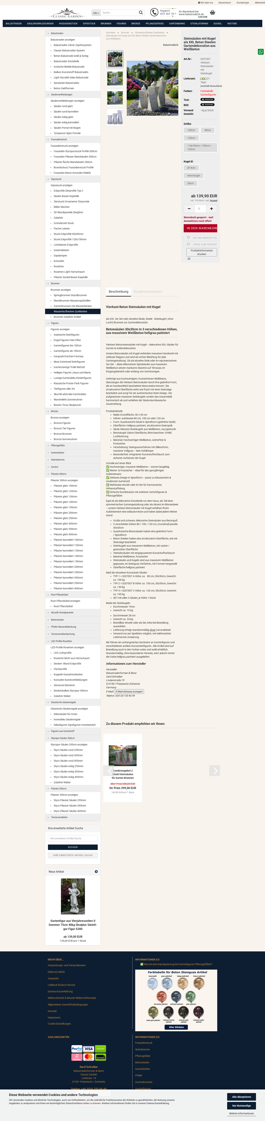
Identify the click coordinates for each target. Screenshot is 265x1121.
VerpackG (53, 978)
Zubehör (58, 217)
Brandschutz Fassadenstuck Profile (73, 167)
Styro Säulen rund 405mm (68, 760)
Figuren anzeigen (60, 329)
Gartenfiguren (143, 1088)
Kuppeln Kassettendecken (68, 674)
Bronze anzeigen (60, 417)
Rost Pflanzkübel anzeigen (65, 600)
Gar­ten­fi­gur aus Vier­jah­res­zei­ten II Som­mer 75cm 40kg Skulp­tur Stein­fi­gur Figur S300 (73, 925)
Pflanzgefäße (155, 23)
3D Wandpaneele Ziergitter (68, 212)
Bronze (135, 23)
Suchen (73, 847)
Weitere (232, 23)
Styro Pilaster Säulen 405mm (69, 811)
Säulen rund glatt (63, 106)
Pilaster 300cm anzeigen (64, 480)
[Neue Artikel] (96, 872)
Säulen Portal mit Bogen (67, 127)
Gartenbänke (177, 23)
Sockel (217, 23)
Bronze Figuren (62, 423)
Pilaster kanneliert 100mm (68, 539)
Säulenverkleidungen (40, 23)
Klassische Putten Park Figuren (71, 383)
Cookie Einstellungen (59, 1023)
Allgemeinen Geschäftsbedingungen (68, 1004)
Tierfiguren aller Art (64, 388)
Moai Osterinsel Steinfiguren (69, 361)
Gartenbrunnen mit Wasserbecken (72, 306)
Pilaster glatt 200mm (65, 512)
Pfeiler (138, 1075)
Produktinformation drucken (202, 252)
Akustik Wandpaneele (61, 612)
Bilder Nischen (61, 206)
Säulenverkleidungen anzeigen (67, 100)
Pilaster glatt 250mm (65, 518)
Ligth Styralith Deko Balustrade (70, 77)
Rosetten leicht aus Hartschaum (71, 658)
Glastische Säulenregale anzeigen (69, 708)
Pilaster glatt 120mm (65, 491)
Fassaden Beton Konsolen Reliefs (72, 172)
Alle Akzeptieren (241, 1096)
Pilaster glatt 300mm (65, 523)
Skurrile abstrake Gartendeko (69, 394)
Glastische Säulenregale (63, 702)
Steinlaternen (199, 23)
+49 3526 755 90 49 (94, 1089)
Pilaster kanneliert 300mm (68, 577)
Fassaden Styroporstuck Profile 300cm (75, 151)
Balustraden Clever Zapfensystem (72, 45)
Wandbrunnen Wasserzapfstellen (72, 300)
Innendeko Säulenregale (66, 719)
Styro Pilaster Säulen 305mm (69, 805)
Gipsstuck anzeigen (61, 185)
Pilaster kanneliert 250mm (68, 572)
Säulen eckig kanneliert (66, 122)
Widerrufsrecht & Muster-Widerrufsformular (72, 997)
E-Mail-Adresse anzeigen (129, 691)
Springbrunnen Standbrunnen (70, 295)
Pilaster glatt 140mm (65, 501)
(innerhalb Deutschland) (211, 86)
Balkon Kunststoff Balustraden (70, 72)
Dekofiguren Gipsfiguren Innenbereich (74, 724)
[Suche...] (141, 13)
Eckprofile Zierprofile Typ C (68, 190)
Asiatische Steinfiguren (66, 334)
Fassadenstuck (68, 23)
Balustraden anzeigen (63, 39)
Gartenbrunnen (143, 1082)
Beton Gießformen (63, 88)
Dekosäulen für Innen (65, 714)
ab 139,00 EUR (72, 936)
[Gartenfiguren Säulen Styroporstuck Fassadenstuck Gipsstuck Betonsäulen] (67, 12)
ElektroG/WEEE (56, 972)
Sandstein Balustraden (66, 82)
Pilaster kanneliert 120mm (68, 545)
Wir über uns (206, 2)
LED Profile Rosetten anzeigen (67, 647)
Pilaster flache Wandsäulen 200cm (72, 162)
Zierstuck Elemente (64, 685)
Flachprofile (60, 669)
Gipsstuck (89, 23)
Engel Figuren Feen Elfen (67, 340)
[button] (224, 2)
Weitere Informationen (241, 1113)
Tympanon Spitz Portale (67, 133)
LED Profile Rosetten (61, 641)
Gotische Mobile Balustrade (68, 66)
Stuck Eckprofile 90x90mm (68, 233)
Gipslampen (60, 255)
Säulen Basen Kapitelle (66, 196)
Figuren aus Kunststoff (62, 731)
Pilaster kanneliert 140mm (68, 556)
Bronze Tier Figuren (64, 428)
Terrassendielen (58, 817)
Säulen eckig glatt (63, 117)
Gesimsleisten (61, 250)
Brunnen (106, 23)
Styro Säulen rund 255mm (68, 749)
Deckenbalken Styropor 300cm (70, 690)
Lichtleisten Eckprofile (65, 244)
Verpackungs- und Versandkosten (67, 965)
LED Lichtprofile (62, 652)
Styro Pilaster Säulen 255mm (69, 800)
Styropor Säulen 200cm (62, 738)
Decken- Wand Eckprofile (67, 663)
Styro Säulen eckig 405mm (68, 777)
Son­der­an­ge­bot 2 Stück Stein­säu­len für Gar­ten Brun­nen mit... (123, 774)
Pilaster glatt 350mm (65, 529)
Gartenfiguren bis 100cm (67, 345)
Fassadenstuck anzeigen (64, 145)
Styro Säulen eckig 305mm (68, 771)
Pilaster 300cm (58, 474)
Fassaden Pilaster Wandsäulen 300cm (74, 156)
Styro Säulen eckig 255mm (68, 766)
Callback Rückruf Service (61, 984)
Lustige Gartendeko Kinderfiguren (72, 377)
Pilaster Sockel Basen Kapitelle (70, 277)
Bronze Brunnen (62, 433)
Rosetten (58, 266)
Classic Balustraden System (69, 50)
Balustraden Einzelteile (66, 61)
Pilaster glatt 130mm (65, 496)
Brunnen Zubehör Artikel (67, 316)
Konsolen (58, 261)
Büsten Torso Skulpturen (67, 405)
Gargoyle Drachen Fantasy (68, 356)
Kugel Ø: (188, 161)
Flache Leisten (61, 228)
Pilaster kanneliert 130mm (68, 550)
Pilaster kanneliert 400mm (68, 588)
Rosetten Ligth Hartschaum (69, 271)
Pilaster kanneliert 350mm (68, 583)
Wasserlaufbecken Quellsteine (70, 311)
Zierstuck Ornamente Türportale (71, 201)
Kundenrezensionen (148, 291)
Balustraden (14, 23)
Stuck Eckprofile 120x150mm (69, 239)
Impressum (54, 1017)
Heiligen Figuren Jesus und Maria (72, 372)
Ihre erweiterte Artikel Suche (73, 855)
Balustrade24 (170, 44)
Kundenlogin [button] (242, 2)
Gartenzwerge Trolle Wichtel (69, 367)
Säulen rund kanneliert (66, 111)
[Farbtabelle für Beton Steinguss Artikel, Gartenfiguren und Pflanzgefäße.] (176, 1000)
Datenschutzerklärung (157, 1103)
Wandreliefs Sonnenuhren (67, 399)
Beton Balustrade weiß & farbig (70, 55)
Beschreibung (118, 291)
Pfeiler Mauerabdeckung (63, 626)
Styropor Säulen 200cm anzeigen (69, 744)
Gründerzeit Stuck (63, 223)
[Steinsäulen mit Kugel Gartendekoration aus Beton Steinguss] (152, 88)
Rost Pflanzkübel (59, 594)
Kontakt (52, 1011)
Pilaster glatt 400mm (65, 534)
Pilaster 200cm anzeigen (64, 794)
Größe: (188, 123)
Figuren (121, 23)
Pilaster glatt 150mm (65, 507)
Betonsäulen (57, 619)
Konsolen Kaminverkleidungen (70, 679)
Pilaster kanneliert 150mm (68, 561)
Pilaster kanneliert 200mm (68, 566)
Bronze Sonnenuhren (65, 439)
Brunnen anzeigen (61, 289)
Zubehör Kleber (62, 696)
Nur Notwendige (241, 1105)
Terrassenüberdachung (62, 634)
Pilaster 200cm (58, 788)
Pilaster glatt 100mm (65, 485)
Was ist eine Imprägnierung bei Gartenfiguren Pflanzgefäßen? (178, 964)
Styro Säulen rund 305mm (68, 755)
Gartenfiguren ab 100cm (67, 350)
